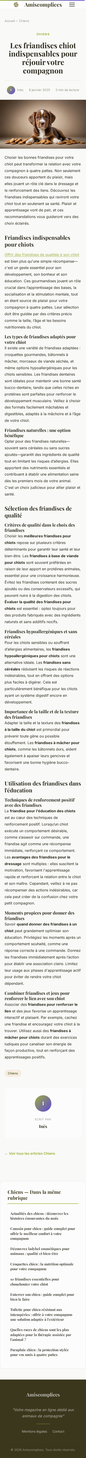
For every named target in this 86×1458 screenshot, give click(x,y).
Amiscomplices (43, 4)
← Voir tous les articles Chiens (30, 1153)
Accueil (10, 21)
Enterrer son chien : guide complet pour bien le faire (42, 1297)
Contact (58, 1431)
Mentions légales (34, 1431)
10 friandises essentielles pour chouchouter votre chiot (34, 1281)
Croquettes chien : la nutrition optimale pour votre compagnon (42, 1266)
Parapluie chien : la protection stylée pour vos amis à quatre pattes (39, 1352)
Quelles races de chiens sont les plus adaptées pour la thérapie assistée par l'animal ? (40, 1334)
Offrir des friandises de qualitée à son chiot (42, 254)
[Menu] (72, 4)
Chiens (24, 21)
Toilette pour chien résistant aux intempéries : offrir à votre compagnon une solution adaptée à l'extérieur (41, 1314)
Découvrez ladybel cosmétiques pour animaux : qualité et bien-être (39, 1251)
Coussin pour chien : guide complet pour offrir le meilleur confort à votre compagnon (42, 1233)
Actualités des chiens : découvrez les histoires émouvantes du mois (39, 1216)
